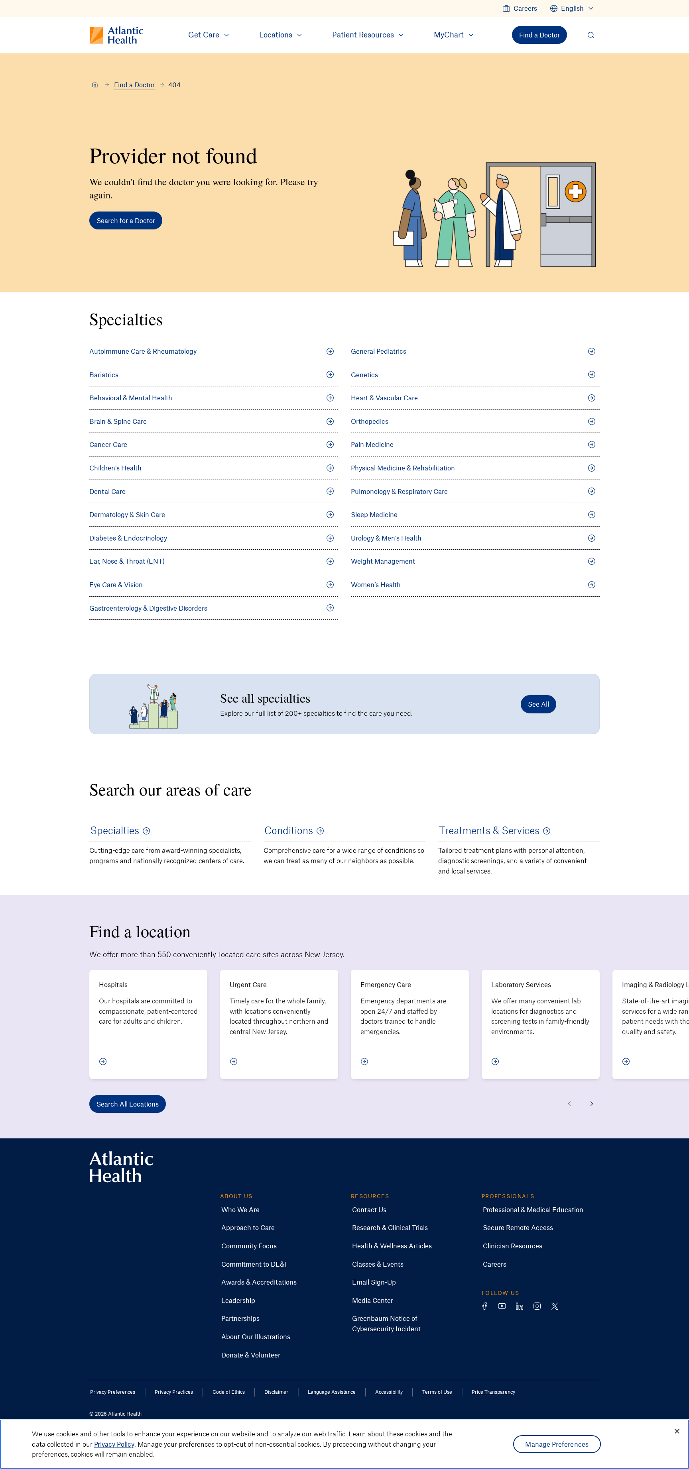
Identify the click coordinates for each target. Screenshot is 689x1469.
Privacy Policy (114, 1444)
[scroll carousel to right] (592, 1104)
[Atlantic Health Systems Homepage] (121, 1167)
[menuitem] (520, 8)
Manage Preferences (557, 1444)
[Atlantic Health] (94, 85)
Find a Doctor (134, 84)
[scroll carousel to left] (569, 1104)
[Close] (677, 1431)
